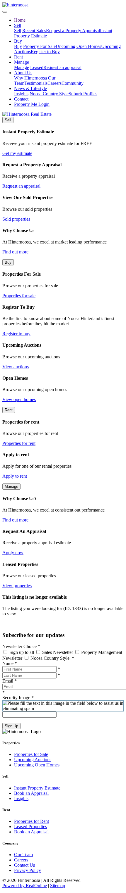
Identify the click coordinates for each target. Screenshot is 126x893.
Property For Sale (39, 46)
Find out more (15, 251)
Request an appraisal (62, 67)
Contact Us (24, 865)
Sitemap (57, 885)
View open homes (19, 399)
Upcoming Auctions (32, 759)
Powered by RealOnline (24, 885)
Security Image (18, 697)
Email (9, 680)
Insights (21, 93)
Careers (54, 83)
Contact (21, 98)
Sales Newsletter (57, 652)
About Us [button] (23, 72)
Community (73, 83)
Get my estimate (17, 153)
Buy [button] (18, 41)
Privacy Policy (27, 870)
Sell (17, 30)
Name (9, 663)
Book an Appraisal (31, 793)
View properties (17, 585)
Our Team (23, 854)
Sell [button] (17, 25)
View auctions (15, 366)
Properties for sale (18, 295)
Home (19, 20)
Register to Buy (45, 51)
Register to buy (16, 333)
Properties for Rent (31, 821)
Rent (18, 56)
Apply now (12, 552)
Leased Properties (30, 826)
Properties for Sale (31, 754)
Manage (21, 67)
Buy (18, 46)
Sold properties (16, 219)
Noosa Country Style (49, 93)
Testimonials (35, 83)
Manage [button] (21, 62)
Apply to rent (14, 476)
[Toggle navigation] (4, 12)
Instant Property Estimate (37, 787)
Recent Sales (34, 30)
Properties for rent (18, 443)
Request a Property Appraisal (73, 30)
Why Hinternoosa (30, 77)
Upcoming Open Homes (78, 46)
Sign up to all (21, 652)
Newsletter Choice (21, 646)
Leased (36, 67)
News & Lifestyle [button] (30, 88)
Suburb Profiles (83, 93)
